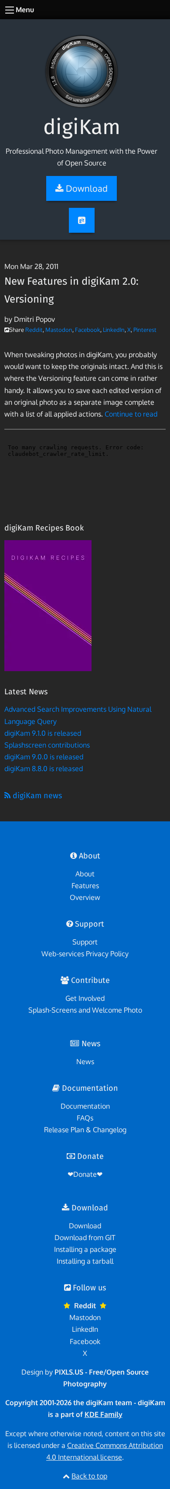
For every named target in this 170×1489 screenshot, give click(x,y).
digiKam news (36, 795)
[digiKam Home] (82, 63)
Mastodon (58, 329)
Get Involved (85, 998)
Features (85, 885)
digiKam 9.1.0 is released (42, 733)
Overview (85, 897)
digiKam (81, 127)
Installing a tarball (85, 1261)
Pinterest (144, 329)
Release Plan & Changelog (85, 1129)
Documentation (85, 1106)
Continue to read (131, 414)
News (85, 1061)
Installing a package (85, 1249)
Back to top (89, 1476)
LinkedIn (114, 329)
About (85, 873)
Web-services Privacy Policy (85, 953)
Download (85, 1225)
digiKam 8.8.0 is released (43, 768)
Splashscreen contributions (47, 745)
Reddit (34, 329)
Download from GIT (85, 1237)
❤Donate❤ (85, 1174)
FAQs (85, 1117)
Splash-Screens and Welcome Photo (85, 1010)
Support (85, 942)
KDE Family (103, 1414)
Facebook (87, 329)
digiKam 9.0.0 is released (43, 756)
